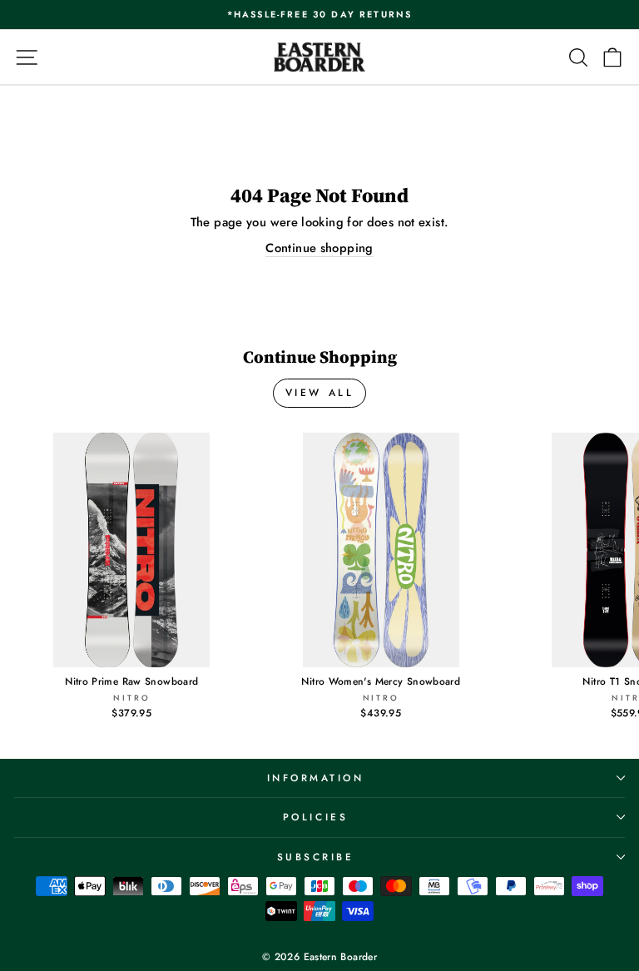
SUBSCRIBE (315, 857)
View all (319, 392)
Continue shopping (319, 248)
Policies (315, 817)
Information (315, 777)
